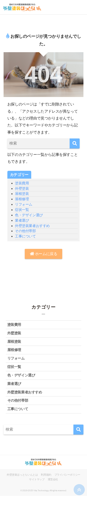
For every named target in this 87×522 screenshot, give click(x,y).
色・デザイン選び (29, 215)
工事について (25, 236)
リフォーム (23, 204)
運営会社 (53, 479)
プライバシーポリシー (67, 474)
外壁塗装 (22, 188)
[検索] (75, 143)
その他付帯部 (25, 231)
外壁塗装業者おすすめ (32, 226)
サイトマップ (37, 479)
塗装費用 (22, 183)
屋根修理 (22, 199)
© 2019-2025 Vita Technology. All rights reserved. (43, 490)
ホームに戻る (45, 254)
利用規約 (46, 474)
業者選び (22, 220)
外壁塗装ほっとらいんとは (22, 474)
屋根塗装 (22, 194)
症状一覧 (22, 210)
